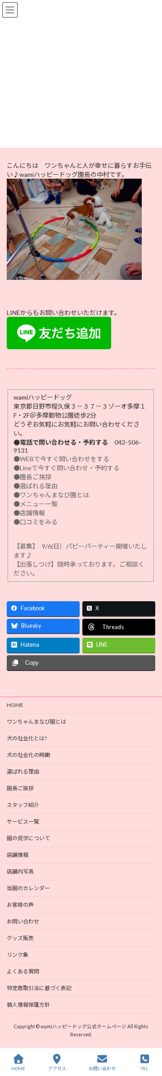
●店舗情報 (29, 513)
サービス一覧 (23, 821)
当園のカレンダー (28, 888)
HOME (15, 705)
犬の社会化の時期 (28, 755)
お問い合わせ (23, 921)
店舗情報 (17, 854)
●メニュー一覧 (36, 504)
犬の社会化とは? (27, 738)
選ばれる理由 (23, 771)
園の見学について (28, 838)
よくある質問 (23, 971)
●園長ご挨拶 (32, 477)
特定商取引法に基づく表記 (39, 988)
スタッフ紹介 (23, 804)
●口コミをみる (36, 522)
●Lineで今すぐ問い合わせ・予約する (67, 468)
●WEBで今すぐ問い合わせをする (61, 459)
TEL (144, 1068)
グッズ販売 (20, 938)
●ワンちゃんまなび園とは (51, 495)
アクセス (57, 1068)
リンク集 (17, 954)
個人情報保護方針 (28, 1004)
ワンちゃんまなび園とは (36, 721)
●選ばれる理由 (36, 486)
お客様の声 (20, 904)
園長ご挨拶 (20, 788)
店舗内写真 (20, 871)
